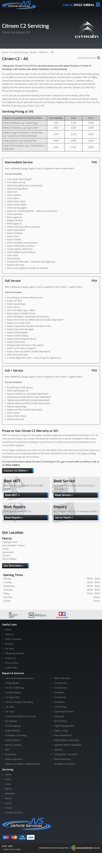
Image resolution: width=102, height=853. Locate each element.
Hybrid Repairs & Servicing (66, 740)
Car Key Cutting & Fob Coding (19, 702)
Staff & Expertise (13, 639)
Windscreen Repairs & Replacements (23, 764)
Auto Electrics (60, 683)
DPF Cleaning (60, 721)
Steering (58, 750)
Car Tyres (9, 712)
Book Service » (64, 495)
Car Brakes (59, 693)
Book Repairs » (14, 517)
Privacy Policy (11, 663)
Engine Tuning (61, 731)
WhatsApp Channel (14, 653)
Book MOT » (12, 495)
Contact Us (10, 658)
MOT (7, 750)
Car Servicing (60, 707)
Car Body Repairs (13, 693)
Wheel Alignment (13, 759)
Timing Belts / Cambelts (65, 754)
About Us (9, 634)
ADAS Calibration (62, 678)
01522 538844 (78, 5)
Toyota (8, 808)
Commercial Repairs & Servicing (20, 716)
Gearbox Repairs (13, 740)
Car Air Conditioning (14, 688)
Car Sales (9, 649)
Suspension (10, 754)
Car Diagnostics (12, 697)
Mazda (8, 789)
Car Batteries (60, 688)
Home (8, 630)
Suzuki (8, 803)
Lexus (8, 784)
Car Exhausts (60, 697)
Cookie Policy (11, 668)
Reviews (9, 644)
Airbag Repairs (12, 683)
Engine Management (64, 726)
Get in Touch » (64, 517)
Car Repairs (59, 702)
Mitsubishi (10, 794)
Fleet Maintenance (63, 735)
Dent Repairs (11, 721)
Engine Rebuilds (12, 731)
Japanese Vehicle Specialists (67, 745)
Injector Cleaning (13, 745)
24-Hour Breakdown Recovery (19, 678)
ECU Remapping (12, 726)
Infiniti (8, 779)
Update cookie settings (12, 849)
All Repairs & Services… (65, 764)
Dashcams (59, 716)
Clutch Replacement (64, 712)
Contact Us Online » (16, 470)
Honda (8, 775)
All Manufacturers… (14, 813)
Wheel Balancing (62, 759)
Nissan (8, 798)
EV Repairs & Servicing (16, 735)
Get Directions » (13, 566)
